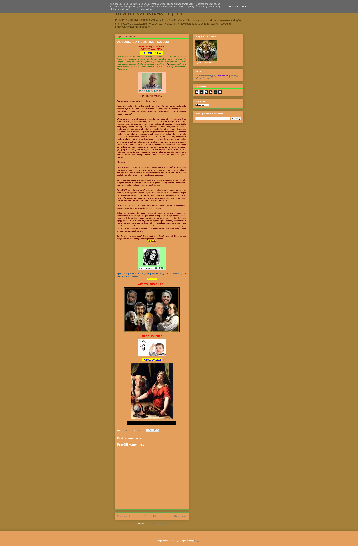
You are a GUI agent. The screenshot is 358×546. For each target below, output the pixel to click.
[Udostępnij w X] (152, 430)
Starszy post (180, 516)
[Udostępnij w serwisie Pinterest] (157, 430)
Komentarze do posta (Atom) (157, 523)
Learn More (234, 6)
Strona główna (152, 516)
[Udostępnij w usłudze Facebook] (155, 430)
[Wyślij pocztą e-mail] (147, 430)
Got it (245, 6)
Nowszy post (123, 516)
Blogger (197, 540)
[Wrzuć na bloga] (149, 430)
